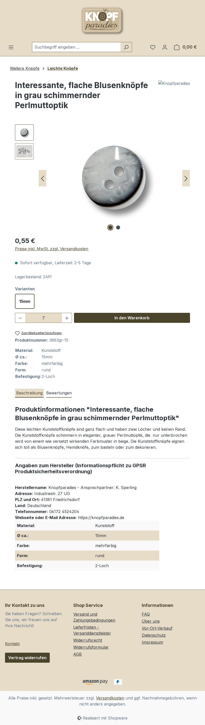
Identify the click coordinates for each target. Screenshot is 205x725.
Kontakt (12, 643)
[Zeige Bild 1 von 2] (110, 227)
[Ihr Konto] (165, 47)
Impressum (152, 642)
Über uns (151, 621)
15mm (24, 301)
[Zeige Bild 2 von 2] (118, 227)
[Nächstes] (186, 178)
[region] (102, 178)
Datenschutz (154, 635)
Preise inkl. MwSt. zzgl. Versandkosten (51, 248)
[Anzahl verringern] (20, 318)
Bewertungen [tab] (59, 392)
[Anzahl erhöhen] (67, 318)
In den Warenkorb (132, 317)
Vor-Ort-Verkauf (157, 628)
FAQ (146, 614)
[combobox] (76, 47)
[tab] (29, 393)
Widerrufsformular (91, 647)
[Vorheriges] (42, 178)
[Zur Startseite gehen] (103, 21)
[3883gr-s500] (114, 178)
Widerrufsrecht (87, 640)
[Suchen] (126, 47)
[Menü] (11, 47)
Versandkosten (110, 697)
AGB (77, 654)
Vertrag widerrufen (27, 657)
